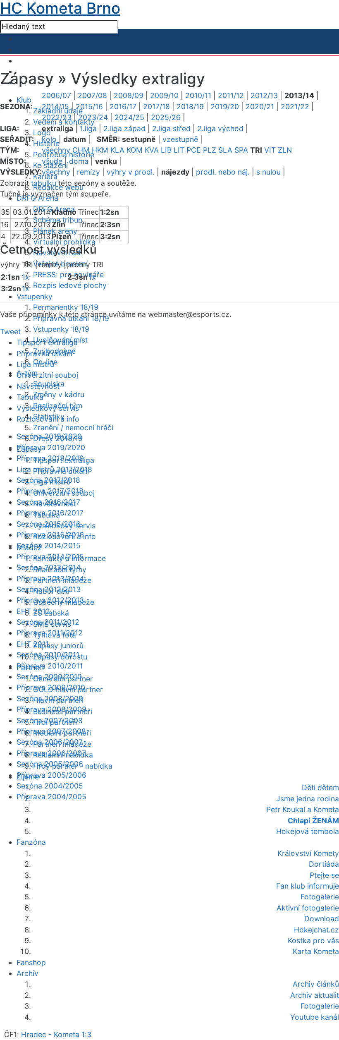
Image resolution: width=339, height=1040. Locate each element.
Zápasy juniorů (58, 645)
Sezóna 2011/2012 (48, 622)
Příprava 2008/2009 (51, 709)
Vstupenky (35, 296)
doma (78, 161)
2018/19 (190, 106)
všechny (56, 150)
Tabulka (30, 397)
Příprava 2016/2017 (50, 512)
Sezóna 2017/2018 (48, 480)
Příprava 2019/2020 (51, 447)
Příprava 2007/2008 (51, 731)
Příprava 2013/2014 (50, 578)
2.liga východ (220, 128)
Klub (24, 100)
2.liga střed (171, 128)
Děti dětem (320, 787)
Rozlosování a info (48, 419)
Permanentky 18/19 (65, 307)
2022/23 (57, 117)
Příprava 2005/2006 (51, 775)
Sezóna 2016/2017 (48, 502)
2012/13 (264, 95)
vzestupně (180, 139)
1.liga (88, 128)
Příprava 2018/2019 (50, 458)
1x (25, 277)
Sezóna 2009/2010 (49, 676)
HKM (100, 150)
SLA (225, 150)
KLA (117, 150)
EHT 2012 (33, 611)
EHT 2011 (33, 644)
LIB (166, 150)
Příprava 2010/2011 (50, 665)
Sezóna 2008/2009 (50, 698)
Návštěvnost (38, 386)
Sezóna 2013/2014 (49, 567)
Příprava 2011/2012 (50, 632)
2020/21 (260, 106)
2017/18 (156, 106)
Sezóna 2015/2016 (49, 524)
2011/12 (231, 95)
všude (52, 161)
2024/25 (129, 117)
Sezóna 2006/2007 (50, 742)
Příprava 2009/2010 (51, 687)
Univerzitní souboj (47, 375)
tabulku (43, 183)
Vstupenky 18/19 (61, 329)
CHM (81, 150)
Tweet (10, 331)
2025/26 (166, 117)
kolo (49, 139)
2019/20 (224, 106)
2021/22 (295, 106)
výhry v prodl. (131, 172)
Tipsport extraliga (47, 342)
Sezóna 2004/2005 (50, 785)
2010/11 (198, 95)
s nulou (268, 172)
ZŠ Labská (51, 613)
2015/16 (89, 106)
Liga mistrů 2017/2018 (54, 469)
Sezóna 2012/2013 (49, 589)
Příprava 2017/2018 (50, 490)
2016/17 (123, 106)
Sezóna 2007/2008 (50, 720)
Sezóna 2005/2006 (50, 764)
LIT (179, 150)
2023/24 (93, 117)
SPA (241, 150)
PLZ (209, 150)
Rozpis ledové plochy (70, 285)
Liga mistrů (35, 364)
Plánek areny (55, 231)
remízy (88, 172)
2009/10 (164, 95)
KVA (152, 150)
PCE (193, 150)
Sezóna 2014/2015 (49, 545)
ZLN (285, 150)
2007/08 (92, 95)
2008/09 (128, 95)
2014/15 (55, 106)
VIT (270, 150)
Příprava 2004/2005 (51, 796)
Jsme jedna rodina (307, 798)
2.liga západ (124, 128)
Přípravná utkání (44, 353)
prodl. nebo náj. (223, 172)
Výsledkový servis (48, 408)
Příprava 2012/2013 (50, 600)
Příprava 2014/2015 (50, 556)
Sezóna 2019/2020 (49, 436)
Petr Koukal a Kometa (302, 809)
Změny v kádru (58, 394)
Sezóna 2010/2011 (48, 654)
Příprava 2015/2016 (50, 534)
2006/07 (56, 95)
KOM (135, 150)
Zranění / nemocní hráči (73, 427)
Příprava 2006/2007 (51, 753)
